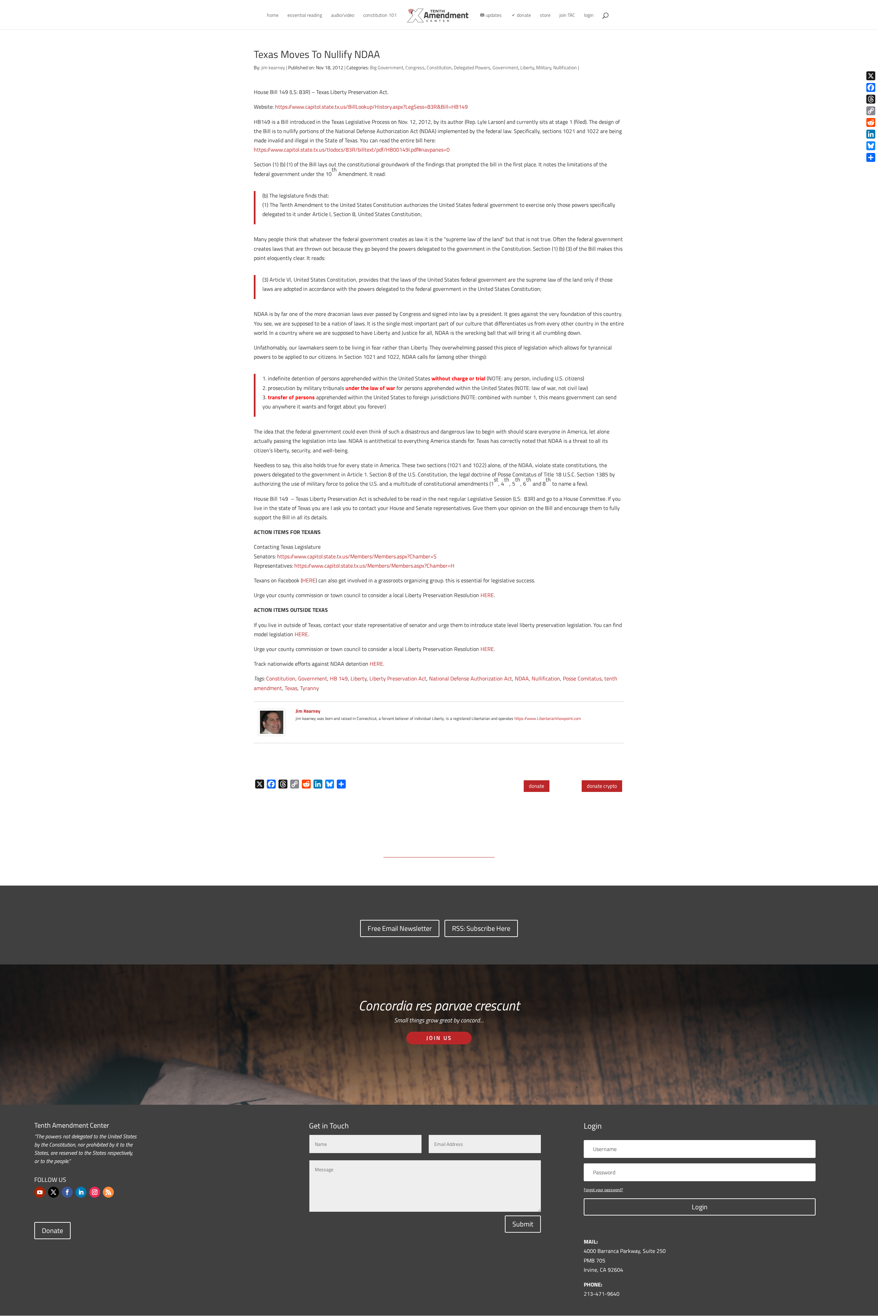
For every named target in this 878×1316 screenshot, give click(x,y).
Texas (291, 688)
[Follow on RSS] (108, 1192)
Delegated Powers (472, 67)
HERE (309, 580)
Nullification (565, 67)
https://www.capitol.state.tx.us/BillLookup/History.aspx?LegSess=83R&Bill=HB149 (371, 107)
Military (543, 67)
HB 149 (339, 678)
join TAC (567, 16)
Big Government (386, 67)
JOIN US (439, 1038)
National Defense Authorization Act (470, 678)
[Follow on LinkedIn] (80, 1192)
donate (536, 786)
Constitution (439, 67)
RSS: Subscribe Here (481, 928)
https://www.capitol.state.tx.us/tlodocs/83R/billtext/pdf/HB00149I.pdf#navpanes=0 (352, 149)
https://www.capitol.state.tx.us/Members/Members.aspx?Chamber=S (357, 556)
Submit (522, 1224)
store (545, 16)
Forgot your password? (603, 1189)
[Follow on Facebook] (67, 1192)
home (272, 16)
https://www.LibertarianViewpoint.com (547, 718)
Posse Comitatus (582, 678)
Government (505, 67)
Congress (415, 67)
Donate (52, 1230)
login (589, 16)
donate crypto (602, 786)
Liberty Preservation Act (397, 678)
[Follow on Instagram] (94, 1192)
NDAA (522, 678)
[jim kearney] (271, 731)
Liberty (527, 67)
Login (700, 1206)
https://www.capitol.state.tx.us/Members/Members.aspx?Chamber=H (374, 565)
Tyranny (309, 688)
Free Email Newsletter (400, 928)
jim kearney (273, 67)
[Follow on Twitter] (53, 1192)
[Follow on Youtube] (39, 1192)
